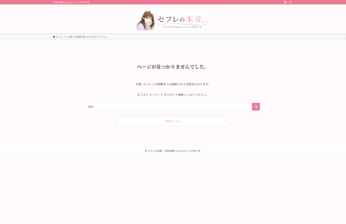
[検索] (290, 2)
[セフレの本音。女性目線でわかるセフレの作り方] (173, 19)
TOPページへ (173, 121)
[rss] (285, 2)
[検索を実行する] (256, 106)
